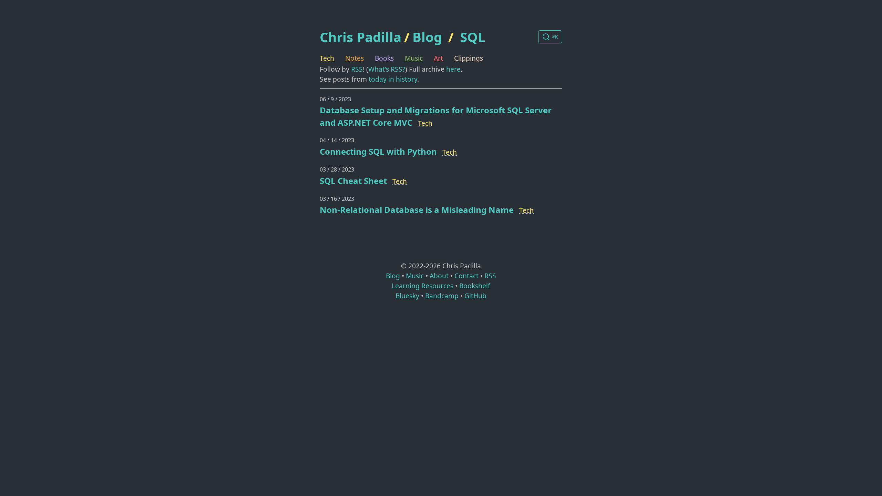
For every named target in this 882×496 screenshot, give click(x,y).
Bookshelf (474, 285)
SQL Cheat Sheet (353, 180)
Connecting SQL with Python (378, 151)
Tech (327, 58)
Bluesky (407, 295)
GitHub (475, 295)
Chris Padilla (360, 37)
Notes (354, 58)
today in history (393, 79)
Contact (466, 275)
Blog (427, 37)
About (439, 275)
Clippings (468, 58)
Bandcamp (442, 295)
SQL (472, 37)
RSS (357, 69)
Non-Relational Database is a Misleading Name (417, 209)
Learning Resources (422, 285)
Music (414, 58)
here (453, 69)
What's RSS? (386, 69)
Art (438, 58)
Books (384, 58)
